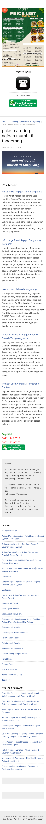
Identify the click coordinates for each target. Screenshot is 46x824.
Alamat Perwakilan (9, 531)
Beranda (5, 122)
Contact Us (6, 590)
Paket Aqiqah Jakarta (11, 643)
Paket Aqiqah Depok (10, 638)
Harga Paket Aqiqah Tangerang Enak (22, 191)
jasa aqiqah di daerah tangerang (19, 289)
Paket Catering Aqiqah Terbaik (15, 653)
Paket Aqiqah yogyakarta (12, 648)
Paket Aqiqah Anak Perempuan (15, 632)
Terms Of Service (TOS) (12, 675)
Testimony (6, 680)
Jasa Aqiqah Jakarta (10, 608)
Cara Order (6, 576)
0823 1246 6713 (23, 95)
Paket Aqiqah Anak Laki (12, 627)
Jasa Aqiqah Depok (10, 603)
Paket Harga (7, 659)
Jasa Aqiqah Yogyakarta (12, 614)
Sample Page (7, 664)
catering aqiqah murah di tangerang (26, 122)
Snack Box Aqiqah (9, 669)
